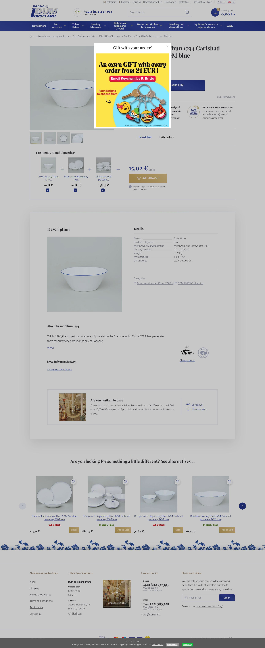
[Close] (167, 46)
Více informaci (157, 645)
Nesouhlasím (172, 645)
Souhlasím (187, 645)
